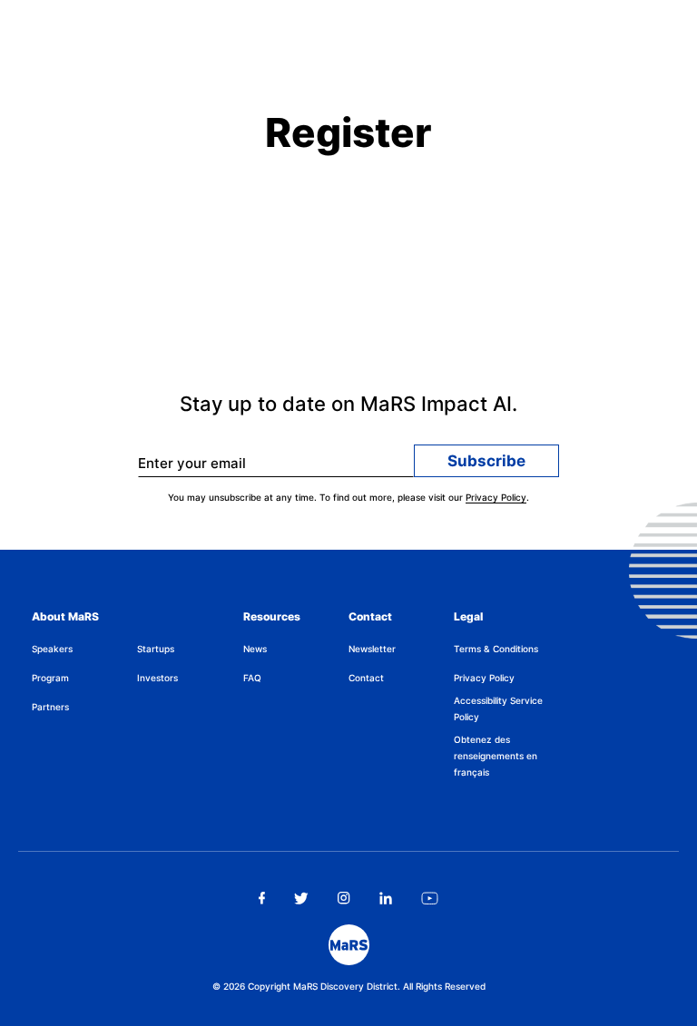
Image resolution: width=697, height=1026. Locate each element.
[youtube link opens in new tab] (429, 898)
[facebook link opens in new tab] (262, 898)
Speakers (52, 648)
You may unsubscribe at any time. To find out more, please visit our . (348, 497)
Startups (155, 648)
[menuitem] (84, 648)
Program (50, 677)
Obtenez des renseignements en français (495, 755)
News (255, 648)
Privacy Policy (496, 497)
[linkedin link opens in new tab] (385, 898)
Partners (50, 706)
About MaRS (65, 616)
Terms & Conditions (496, 648)
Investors (157, 677)
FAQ (252, 677)
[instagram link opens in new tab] (344, 898)
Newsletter (372, 648)
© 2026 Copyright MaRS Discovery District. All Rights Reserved (349, 986)
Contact (370, 616)
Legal (468, 616)
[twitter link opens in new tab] (301, 898)
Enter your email (192, 463)
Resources (271, 616)
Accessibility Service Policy (498, 708)
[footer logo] (349, 944)
